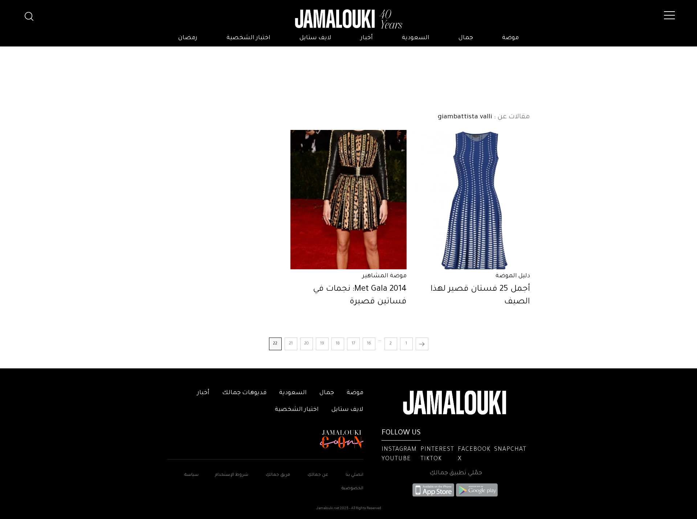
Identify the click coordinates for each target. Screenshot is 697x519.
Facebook (474, 449)
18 (338, 344)
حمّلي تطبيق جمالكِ (455, 473)
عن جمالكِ (317, 475)
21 (291, 344)
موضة (510, 38)
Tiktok (431, 459)
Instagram (399, 449)
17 (353, 344)
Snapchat (510, 449)
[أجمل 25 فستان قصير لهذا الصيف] (472, 199)
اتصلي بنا (354, 475)
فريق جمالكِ (278, 475)
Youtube (396, 459)
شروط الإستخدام (231, 475)
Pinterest (437, 449)
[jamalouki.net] (348, 19)
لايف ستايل (315, 38)
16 (369, 344)
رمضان (187, 38)
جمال (465, 38)
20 (306, 344)
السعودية (415, 38)
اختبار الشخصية (248, 38)
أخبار (366, 38)
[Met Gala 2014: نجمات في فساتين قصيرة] (348, 199)
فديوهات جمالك (244, 393)
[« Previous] (422, 344)
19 (322, 344)
